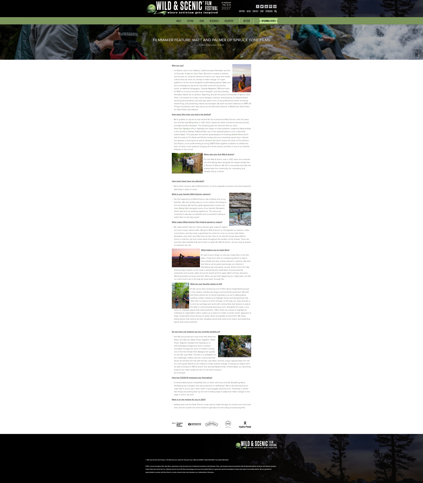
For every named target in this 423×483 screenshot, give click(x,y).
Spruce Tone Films (195, 73)
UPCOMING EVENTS (268, 21)
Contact (255, 11)
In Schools (214, 21)
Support (242, 11)
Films (201, 21)
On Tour (246, 21)
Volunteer (228, 21)
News (249, 11)
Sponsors (269, 11)
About (178, 21)
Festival (190, 21)
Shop (262, 11)
